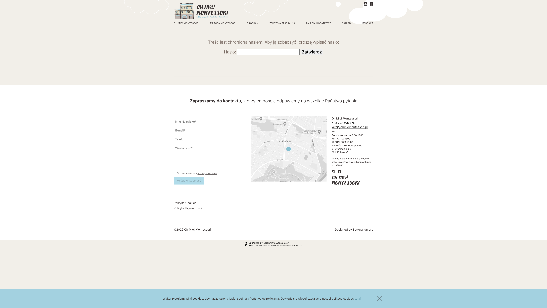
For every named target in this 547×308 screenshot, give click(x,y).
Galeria (347, 23)
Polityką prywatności (207, 173)
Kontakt (367, 23)
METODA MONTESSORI (223, 23)
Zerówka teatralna (282, 23)
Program (253, 23)
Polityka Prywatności (188, 208)
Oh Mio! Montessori (186, 23)
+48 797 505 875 (343, 122)
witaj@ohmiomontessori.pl (350, 127)
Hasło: (230, 51)
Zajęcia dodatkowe (318, 23)
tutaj (358, 298)
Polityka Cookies (185, 203)
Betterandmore (363, 229)
